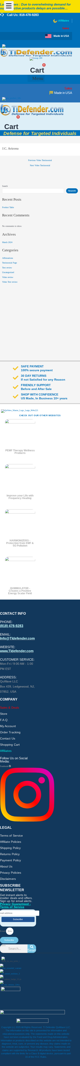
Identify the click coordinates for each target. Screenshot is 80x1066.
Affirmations (7, 258)
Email (3, 931)
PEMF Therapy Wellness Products (20, 452)
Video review (7, 277)
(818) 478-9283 (11, 626)
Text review (7, 267)
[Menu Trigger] (9, 6)
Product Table (8, 207)
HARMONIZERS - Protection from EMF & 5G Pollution (20, 543)
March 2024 (7, 242)
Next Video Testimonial (40, 165)
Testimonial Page (9, 263)
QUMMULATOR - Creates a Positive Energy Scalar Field (20, 591)
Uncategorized (8, 272)
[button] (36, 78)
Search (5, 186)
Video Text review (9, 282)
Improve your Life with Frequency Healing (20, 497)
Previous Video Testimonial (40, 160)
